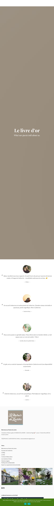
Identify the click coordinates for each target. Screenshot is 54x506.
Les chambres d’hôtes (6, 458)
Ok (25, 503)
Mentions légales (5, 461)
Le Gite (3, 454)
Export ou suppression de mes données (10, 464)
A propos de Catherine (6, 450)
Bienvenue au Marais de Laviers (9, 448)
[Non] (52, 502)
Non (29, 503)
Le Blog (3, 452)
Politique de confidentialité (7, 462)
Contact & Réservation (6, 456)
